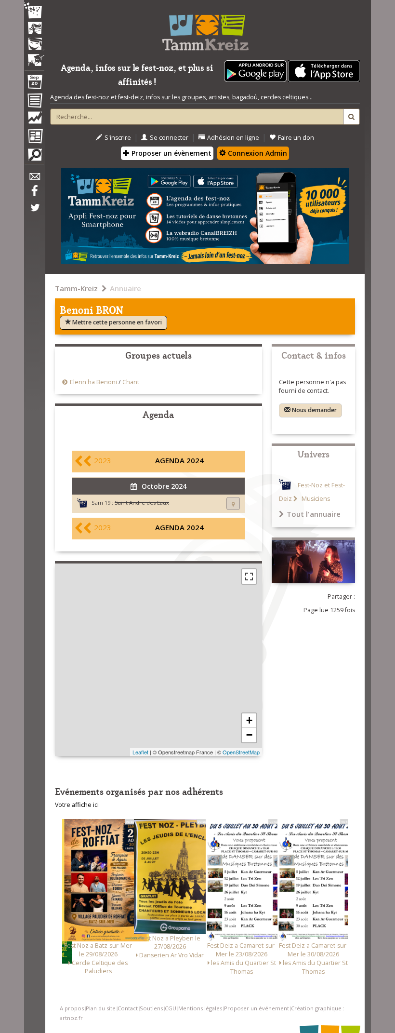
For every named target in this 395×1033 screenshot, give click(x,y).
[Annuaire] (34, 102)
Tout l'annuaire (314, 514)
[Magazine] (34, 137)
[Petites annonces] (34, 157)
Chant (130, 382)
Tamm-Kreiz (76, 288)
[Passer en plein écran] (249, 576)
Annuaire (125, 288)
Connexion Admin (256, 153)
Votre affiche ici (77, 805)
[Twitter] (34, 212)
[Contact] (34, 179)
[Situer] (233, 503)
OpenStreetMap (241, 752)
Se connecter (169, 138)
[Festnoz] (34, 11)
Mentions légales (200, 1008)
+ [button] (249, 720)
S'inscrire (118, 138)
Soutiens (151, 1008)
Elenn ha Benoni (93, 382)
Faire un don (296, 138)
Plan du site (101, 1008)
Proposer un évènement (170, 153)
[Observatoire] (34, 120)
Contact (128, 1008)
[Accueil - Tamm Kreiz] (205, 28)
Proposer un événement (256, 1008)
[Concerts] (34, 29)
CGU (170, 1008)
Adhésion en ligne (233, 138)
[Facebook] (34, 194)
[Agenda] (34, 84)
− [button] (249, 735)
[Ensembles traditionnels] (34, 56)
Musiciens (315, 499)
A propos (72, 1008)
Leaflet (140, 752)
